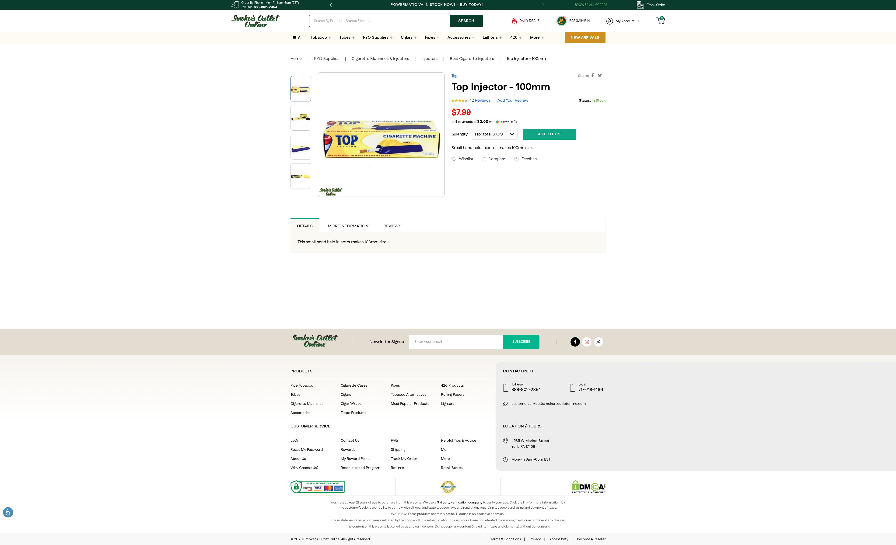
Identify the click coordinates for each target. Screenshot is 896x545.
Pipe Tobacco (301, 385)
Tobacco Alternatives (408, 394)
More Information (348, 226)
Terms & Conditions (506, 539)
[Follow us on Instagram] (587, 342)
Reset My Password (306, 449)
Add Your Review (512, 100)
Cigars (346, 394)
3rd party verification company (459, 502)
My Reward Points (355, 459)
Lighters (447, 403)
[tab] (304, 225)
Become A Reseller (591, 539)
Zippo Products (353, 413)
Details (305, 226)
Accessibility (559, 539)
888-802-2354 (265, 7)
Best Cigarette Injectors (472, 59)
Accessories (300, 413)
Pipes (395, 385)
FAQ (394, 440)
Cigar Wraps (351, 403)
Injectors (429, 59)
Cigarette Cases (354, 385)
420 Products (452, 385)
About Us (298, 459)
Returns (397, 468)
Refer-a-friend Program (360, 468)
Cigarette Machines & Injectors (380, 59)
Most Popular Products (410, 403)
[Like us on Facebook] (575, 342)
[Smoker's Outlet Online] (255, 21)
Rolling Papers (452, 394)
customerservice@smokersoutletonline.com (548, 404)
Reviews (392, 226)
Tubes (295, 394)
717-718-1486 (590, 390)
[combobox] (396, 21)
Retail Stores (451, 468)
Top (455, 76)
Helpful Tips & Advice (458, 440)
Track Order (656, 5)
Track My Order (404, 459)
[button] (302, 116)
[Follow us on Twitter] (598, 342)
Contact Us (350, 440)
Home (296, 59)
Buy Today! (471, 4)
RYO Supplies (326, 59)
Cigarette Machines (306, 403)
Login (294, 440)
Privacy (535, 539)
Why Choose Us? (304, 468)
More (445, 459)
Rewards (348, 449)
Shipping (398, 449)
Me (443, 449)
